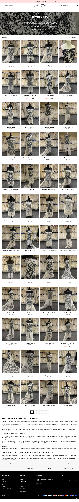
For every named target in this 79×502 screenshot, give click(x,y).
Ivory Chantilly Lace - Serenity (68, 157)
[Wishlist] (74, 5)
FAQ (20, 477)
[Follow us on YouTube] (75, 480)
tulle (19, 427)
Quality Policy (22, 484)
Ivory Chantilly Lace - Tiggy (49, 219)
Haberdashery (42, 10)
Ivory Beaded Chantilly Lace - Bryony (49, 189)
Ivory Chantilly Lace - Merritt (49, 312)
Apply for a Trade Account (7, 488)
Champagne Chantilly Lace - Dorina (49, 375)
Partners (21, 479)
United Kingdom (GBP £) (65, 5)
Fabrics (22, 10)
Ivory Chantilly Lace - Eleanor (30, 127)
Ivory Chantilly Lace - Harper (30, 65)
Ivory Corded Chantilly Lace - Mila (68, 220)
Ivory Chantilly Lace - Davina (11, 65)
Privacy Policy (22, 486)
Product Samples (23, 481)
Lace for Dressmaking (8, 13)
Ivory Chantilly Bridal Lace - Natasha (49, 281)
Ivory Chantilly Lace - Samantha (11, 95)
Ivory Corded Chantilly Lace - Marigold (68, 250)
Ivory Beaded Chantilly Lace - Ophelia (49, 250)
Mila (3, 444)
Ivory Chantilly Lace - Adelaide (68, 189)
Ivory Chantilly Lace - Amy (11, 127)
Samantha (22, 448)
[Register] (52, 483)
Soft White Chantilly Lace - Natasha (30, 281)
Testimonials (4, 483)
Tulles (36, 10)
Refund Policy (22, 488)
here (45, 29)
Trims (27, 10)
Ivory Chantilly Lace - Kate (49, 95)
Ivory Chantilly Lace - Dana (11, 157)
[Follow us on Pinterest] (72, 480)
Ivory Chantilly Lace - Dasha (11, 375)
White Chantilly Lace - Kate (30, 250)
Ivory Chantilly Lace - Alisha (30, 189)
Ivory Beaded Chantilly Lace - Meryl (49, 157)
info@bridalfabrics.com (68, 468)
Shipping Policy (23, 489)
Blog (3, 479)
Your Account (4, 486)
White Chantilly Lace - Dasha (68, 281)
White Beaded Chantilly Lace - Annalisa (11, 189)
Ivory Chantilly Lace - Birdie (11, 405)
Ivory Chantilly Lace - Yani (30, 343)
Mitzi (47, 441)
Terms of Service (23, 491)
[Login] (72, 5)
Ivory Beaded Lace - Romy (49, 343)
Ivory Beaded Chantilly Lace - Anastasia (11, 250)
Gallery (47, 10)
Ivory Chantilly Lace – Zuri (30, 312)
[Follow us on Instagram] (69, 480)
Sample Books (53, 10)
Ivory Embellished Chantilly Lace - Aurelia (11, 220)
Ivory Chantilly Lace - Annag (49, 405)
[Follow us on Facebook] (63, 480)
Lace (19, 10)
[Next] (47, 412)
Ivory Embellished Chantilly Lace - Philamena (30, 157)
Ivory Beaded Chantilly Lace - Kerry (68, 343)
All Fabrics (4, 489)
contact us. (15, 459)
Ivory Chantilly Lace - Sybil (30, 405)
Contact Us (4, 484)
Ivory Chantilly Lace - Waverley (68, 312)
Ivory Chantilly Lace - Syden (11, 343)
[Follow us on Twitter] (66, 480)
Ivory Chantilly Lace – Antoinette (11, 312)
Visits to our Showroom (24, 483)
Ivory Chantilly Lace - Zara (49, 127)
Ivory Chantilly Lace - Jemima (49, 65)
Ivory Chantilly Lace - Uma (68, 405)
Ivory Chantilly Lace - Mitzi (68, 95)
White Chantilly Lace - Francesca (11, 281)
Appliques (31, 10)
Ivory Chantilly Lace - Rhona (30, 375)
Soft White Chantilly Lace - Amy (68, 375)
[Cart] (76, 5)
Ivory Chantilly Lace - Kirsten (68, 127)
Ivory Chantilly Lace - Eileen (30, 219)
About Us (59, 10)
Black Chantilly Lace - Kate (68, 65)
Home (3, 13)
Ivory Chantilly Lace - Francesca (30, 95)
